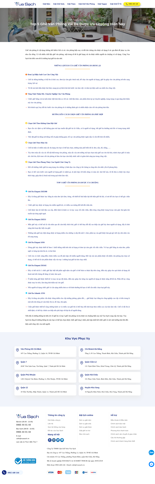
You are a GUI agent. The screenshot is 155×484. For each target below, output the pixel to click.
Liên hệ (50, 424)
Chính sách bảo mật (118, 424)
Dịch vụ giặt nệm (85, 420)
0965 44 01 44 (23, 425)
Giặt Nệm (46, 4)
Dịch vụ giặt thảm (85, 427)
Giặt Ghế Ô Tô (115, 4)
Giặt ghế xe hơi (84, 430)
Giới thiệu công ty (54, 420)
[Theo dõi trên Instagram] (54, 440)
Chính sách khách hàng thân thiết (123, 441)
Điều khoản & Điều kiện (119, 420)
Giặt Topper (102, 4)
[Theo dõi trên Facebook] (50, 440)
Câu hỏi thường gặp (118, 437)
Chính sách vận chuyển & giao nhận (124, 434)
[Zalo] (151, 452)
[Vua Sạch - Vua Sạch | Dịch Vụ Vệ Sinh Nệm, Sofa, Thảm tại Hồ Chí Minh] (25, 4)
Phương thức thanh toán (119, 430)
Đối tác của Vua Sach (55, 430)
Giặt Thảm (71, 4)
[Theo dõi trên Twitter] (58, 440)
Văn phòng (74, 20)
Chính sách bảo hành (118, 427)
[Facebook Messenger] (151, 464)
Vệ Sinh (83, 20)
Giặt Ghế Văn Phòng (87, 4)
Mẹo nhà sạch (84, 434)
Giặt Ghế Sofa (58, 4)
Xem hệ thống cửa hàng (56, 427)
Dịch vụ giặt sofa (85, 424)
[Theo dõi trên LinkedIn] (62, 440)
